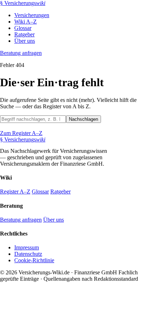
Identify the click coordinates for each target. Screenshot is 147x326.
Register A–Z (15, 191)
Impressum (26, 247)
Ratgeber (24, 34)
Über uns (24, 41)
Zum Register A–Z (21, 133)
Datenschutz (28, 254)
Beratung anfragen (21, 53)
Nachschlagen (83, 119)
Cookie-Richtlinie (34, 260)
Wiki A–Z (25, 22)
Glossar (22, 28)
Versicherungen (31, 15)
